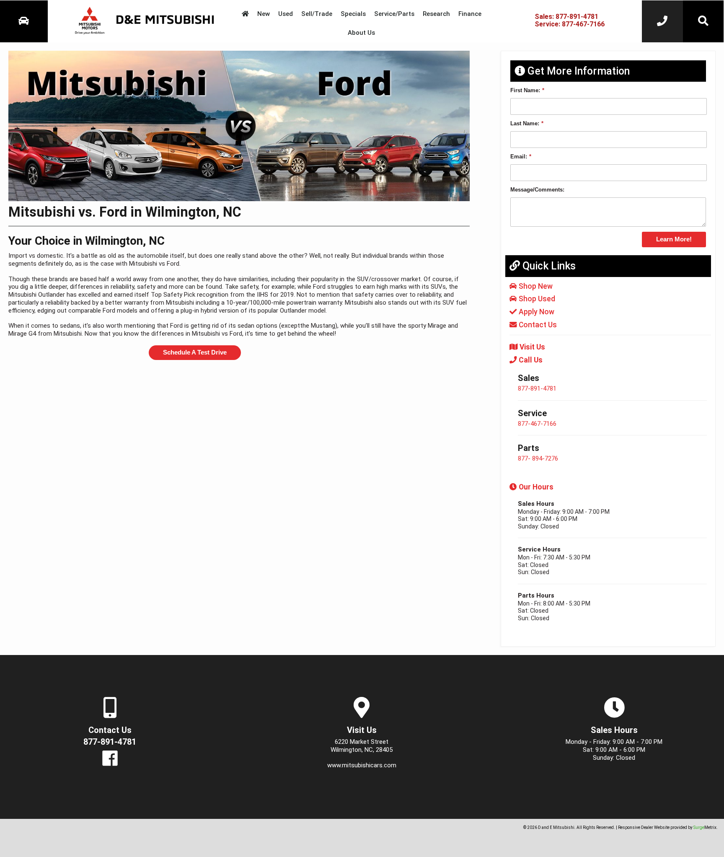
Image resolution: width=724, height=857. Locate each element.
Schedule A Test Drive (195, 352)
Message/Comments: (537, 189)
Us (538, 325)
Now (536, 312)
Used (285, 14)
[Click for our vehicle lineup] (24, 21)
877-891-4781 (537, 388)
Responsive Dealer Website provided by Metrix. (668, 827)
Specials (353, 14)
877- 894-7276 (538, 458)
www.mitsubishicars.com (361, 765)
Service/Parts (394, 14)
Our (535, 487)
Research (436, 14)
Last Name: (526, 123)
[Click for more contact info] (662, 21)
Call (530, 360)
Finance (469, 14)
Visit (531, 347)
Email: (520, 156)
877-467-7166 (537, 423)
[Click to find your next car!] (703, 21)
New (263, 14)
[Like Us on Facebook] (110, 763)
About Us (361, 32)
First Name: (527, 90)
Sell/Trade (316, 14)
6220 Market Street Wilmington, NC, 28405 (362, 745)
